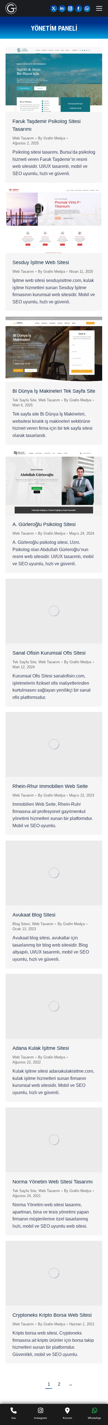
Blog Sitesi (21, 924)
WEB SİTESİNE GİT (39, 79)
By (51, 138)
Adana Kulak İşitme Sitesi (40, 1048)
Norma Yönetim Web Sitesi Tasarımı (52, 1182)
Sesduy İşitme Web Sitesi (40, 262)
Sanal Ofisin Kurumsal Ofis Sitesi (49, 653)
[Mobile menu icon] (99, 8)
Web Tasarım (23, 138)
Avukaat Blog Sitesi (33, 915)
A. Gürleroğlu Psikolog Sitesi (44, 524)
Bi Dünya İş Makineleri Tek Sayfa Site (53, 391)
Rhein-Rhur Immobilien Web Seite (50, 786)
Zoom (54, 79)
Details (69, 79)
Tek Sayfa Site (24, 400)
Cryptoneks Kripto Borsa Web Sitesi (52, 1315)
